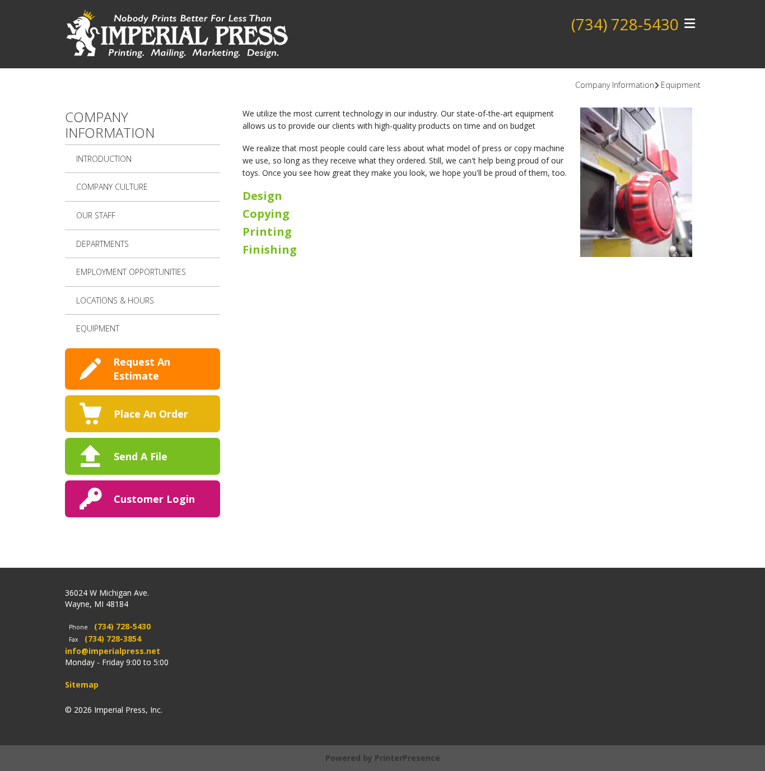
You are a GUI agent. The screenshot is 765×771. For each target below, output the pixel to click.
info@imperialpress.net (112, 651)
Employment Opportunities (131, 272)
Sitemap (82, 684)
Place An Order (151, 413)
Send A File (140, 456)
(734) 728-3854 (113, 638)
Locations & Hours (115, 300)
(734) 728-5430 (625, 24)
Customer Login (154, 499)
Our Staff (95, 215)
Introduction (104, 158)
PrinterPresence (407, 758)
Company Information (614, 85)
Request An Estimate (141, 368)
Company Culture (112, 186)
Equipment (681, 85)
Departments (102, 244)
